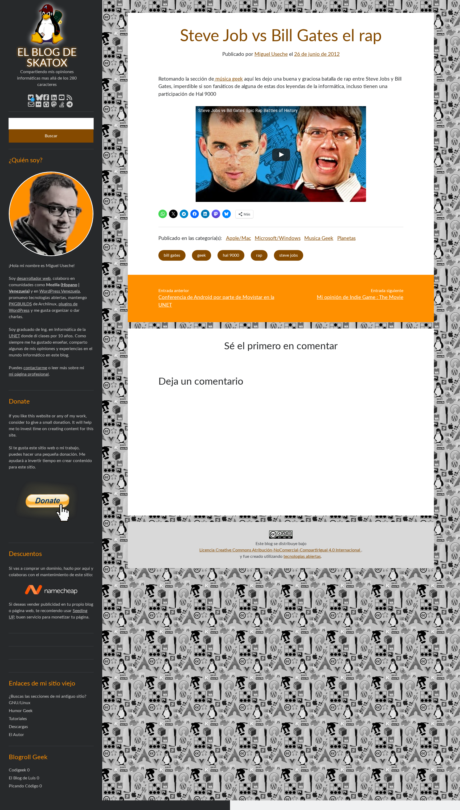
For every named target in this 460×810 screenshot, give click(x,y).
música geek (228, 79)
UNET (14, 336)
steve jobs (288, 255)
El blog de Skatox (47, 58)
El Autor (16, 735)
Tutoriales (18, 719)
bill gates (172, 255)
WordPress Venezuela (59, 291)
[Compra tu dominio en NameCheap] (51, 589)
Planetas (346, 238)
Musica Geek (318, 238)
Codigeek (17, 770)
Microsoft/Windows (278, 238)
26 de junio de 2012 (317, 54)
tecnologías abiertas (302, 556)
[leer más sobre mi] (51, 214)
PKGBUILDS (20, 304)
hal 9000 (231, 255)
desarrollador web (34, 278)
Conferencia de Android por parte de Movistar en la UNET (216, 301)
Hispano (69, 285)
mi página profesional (29, 374)
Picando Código (23, 786)
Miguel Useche (271, 54)
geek (201, 255)
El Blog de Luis (22, 778)
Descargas (18, 727)
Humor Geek (20, 711)
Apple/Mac (238, 238)
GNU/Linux (19, 703)
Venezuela (18, 291)
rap (259, 255)
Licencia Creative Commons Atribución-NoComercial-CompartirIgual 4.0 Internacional (280, 550)
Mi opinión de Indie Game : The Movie (360, 297)
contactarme (35, 368)
